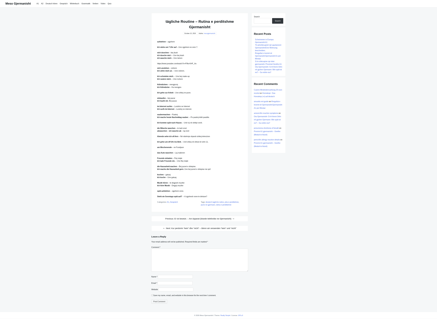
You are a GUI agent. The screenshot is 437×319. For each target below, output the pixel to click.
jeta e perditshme (232, 202)
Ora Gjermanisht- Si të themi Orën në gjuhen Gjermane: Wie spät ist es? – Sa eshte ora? (268, 69)
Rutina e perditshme (223, 205)
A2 (42, 4)
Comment (155, 247)
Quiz (109, 4)
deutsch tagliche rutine (215, 202)
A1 (38, 4)
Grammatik (85, 4)
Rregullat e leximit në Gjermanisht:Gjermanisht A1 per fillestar (268, 56)
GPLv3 (240, 315)
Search (257, 17)
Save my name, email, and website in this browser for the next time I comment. (184, 295)
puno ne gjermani (208, 205)
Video (103, 4)
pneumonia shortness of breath (266, 128)
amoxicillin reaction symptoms (266, 113)
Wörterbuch (74, 4)
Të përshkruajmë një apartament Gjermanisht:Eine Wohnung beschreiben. (268, 47)
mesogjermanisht (209, 33)
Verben (95, 4)
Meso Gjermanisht (18, 3)
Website (154, 289)
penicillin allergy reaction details (267, 140)
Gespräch (64, 4)
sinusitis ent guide (261, 101)
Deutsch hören (51, 4)
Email (154, 283)
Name (154, 277)
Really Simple (225, 315)
